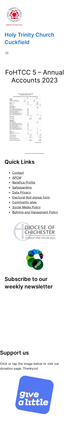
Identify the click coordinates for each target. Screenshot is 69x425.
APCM (16, 178)
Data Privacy (21, 192)
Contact (18, 173)
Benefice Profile (23, 182)
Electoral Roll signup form (31, 197)
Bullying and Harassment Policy (35, 212)
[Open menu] (7, 53)
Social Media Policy (26, 207)
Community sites (24, 202)
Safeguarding (22, 187)
